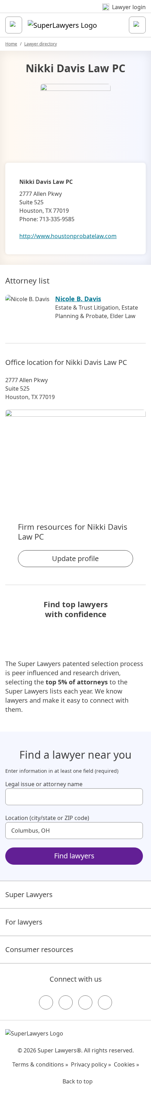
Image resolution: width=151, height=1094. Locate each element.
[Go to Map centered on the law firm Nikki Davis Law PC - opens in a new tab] (75, 454)
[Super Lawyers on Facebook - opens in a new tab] (46, 1002)
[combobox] (74, 796)
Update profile (75, 558)
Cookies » (126, 1064)
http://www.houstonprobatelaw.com (68, 236)
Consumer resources (39, 949)
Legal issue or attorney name (44, 784)
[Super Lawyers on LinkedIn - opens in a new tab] (105, 1002)
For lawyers (23, 922)
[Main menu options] (13, 25)
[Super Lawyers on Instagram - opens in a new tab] (66, 1002)
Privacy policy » (91, 1064)
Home (11, 44)
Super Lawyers (29, 894)
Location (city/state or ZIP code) (47, 818)
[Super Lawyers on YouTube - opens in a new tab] (85, 1002)
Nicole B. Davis (78, 298)
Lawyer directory (40, 44)
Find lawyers (74, 855)
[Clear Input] (134, 796)
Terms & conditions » (40, 1064)
